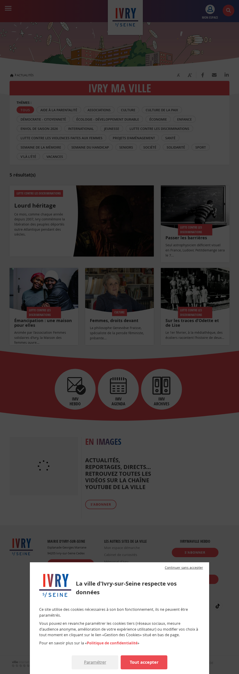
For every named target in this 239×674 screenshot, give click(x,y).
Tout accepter (144, 662)
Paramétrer (95, 662)
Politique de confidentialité (112, 643)
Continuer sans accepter (184, 568)
